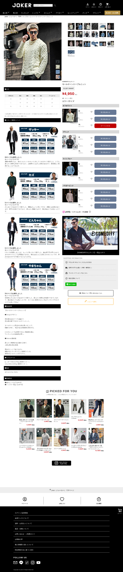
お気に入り (93, 5)
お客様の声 (19, 539)
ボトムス (48, 12)
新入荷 (6, 12)
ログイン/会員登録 (21, 513)
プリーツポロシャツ (60, 448)
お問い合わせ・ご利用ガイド (25, 534)
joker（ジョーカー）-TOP (13, 16)
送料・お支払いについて (23, 523)
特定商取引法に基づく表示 (24, 550)
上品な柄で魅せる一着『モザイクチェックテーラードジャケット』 (95, 447)
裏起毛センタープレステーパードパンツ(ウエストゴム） (96, 421)
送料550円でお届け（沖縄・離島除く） (81, 267)
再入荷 (15, 13)
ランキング (25, 13)
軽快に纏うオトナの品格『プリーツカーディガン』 (26, 421)
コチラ (18, 382)
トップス (36, 12)
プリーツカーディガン (43, 420)
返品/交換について (74, 278)
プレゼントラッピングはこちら (78, 273)
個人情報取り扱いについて (24, 545)
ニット (32, 16)
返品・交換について (22, 529)
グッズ (85, 12)
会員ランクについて (22, 518)
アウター (60, 12)
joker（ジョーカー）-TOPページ (62, 490)
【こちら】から (16, 116)
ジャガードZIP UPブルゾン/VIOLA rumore (78, 446)
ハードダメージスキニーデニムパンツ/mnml (26, 446)
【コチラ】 (15, 159)
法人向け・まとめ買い (112, 13)
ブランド (97, 12)
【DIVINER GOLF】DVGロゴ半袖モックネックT (44, 449)
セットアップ (73, 12)
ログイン (88, 5)
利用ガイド (100, 5)
